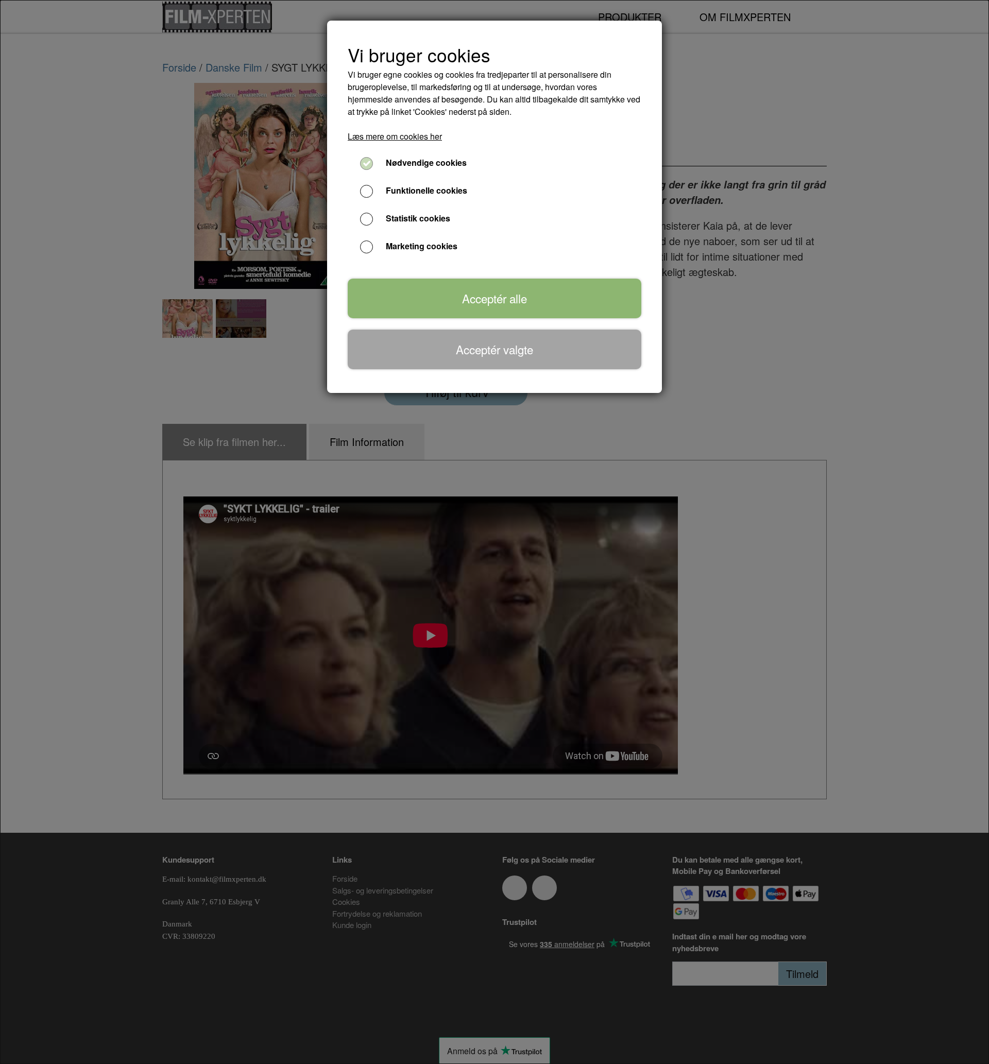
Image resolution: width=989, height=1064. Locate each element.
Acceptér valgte (494, 349)
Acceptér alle (494, 298)
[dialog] (494, 532)
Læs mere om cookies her (395, 136)
